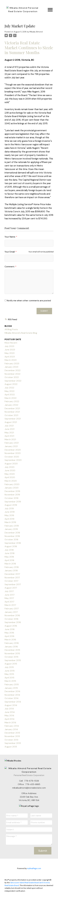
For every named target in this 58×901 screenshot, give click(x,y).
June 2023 (10, 349)
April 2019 (9, 518)
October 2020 (12, 456)
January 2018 (11, 570)
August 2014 (11, 705)
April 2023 (10, 356)
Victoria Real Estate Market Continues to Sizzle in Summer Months (29, 47)
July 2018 (9, 549)
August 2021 (11, 422)
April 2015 (9, 677)
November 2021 (12, 411)
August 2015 (11, 663)
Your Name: (10, 236)
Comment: (10, 266)
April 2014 (9, 719)
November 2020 (13, 453)
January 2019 (11, 529)
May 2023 (9, 353)
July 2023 (9, 346)
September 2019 (13, 501)
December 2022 (13, 370)
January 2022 (11, 405)
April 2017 (9, 601)
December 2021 (12, 408)
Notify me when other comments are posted (28, 300)
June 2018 (9, 553)
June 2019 (10, 511)
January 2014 (11, 729)
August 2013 (11, 746)
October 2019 (11, 498)
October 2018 (11, 539)
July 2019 (9, 508)
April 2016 (9, 636)
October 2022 (12, 377)
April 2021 (9, 436)
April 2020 (10, 477)
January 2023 (11, 366)
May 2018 (9, 556)
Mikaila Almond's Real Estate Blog (21, 332)
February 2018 (12, 567)
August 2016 (11, 625)
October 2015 (11, 656)
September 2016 (13, 622)
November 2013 (12, 736)
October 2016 (11, 619)
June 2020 (10, 470)
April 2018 (9, 560)
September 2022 (13, 380)
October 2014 (11, 698)
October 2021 (11, 415)
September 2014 (13, 701)
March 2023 (10, 360)
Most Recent (11, 342)
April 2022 (10, 394)
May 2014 (9, 715)
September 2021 (13, 418)
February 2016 (12, 643)
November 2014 (12, 694)
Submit (44, 311)
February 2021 (12, 442)
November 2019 (12, 494)
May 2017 (9, 598)
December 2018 (12, 532)
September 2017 (13, 584)
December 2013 (12, 732)
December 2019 (12, 491)
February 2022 (12, 401)
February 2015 (12, 684)
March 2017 (10, 605)
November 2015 (12, 653)
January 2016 (11, 646)
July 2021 (9, 425)
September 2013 (13, 743)
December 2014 (12, 691)
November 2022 (12, 373)
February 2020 (12, 484)
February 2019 (12, 525)
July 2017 (9, 591)
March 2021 (10, 439)
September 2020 (13, 460)
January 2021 (11, 446)
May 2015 (9, 674)
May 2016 (9, 632)
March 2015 (10, 681)
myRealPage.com (34, 868)
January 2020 (11, 487)
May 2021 (9, 432)
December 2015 (12, 650)
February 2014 (12, 725)
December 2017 (12, 574)
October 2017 (11, 580)
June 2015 (10, 670)
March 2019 (10, 522)
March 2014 (10, 722)
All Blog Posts (11, 329)
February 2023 (12, 363)
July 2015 (9, 667)
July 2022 (9, 387)
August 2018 (11, 546)
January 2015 (11, 688)
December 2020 (13, 449)
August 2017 (11, 587)
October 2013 (11, 739)
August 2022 (11, 384)
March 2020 (11, 480)
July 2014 (9, 708)
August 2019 (11, 505)
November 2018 (12, 536)
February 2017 (12, 608)
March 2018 (10, 563)
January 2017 (11, 612)
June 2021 (9, 429)
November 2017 (12, 577)
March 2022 (10, 398)
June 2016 (10, 629)
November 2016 (12, 615)
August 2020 (11, 463)
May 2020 (10, 474)
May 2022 (9, 391)
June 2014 (10, 712)
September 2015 (13, 660)
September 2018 (13, 543)
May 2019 (9, 515)
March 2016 (10, 639)
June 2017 (10, 594)
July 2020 (9, 467)
